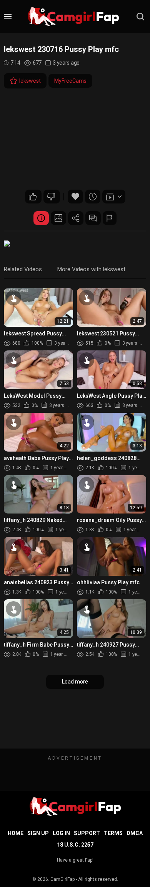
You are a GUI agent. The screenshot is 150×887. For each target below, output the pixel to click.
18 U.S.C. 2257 (75, 845)
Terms (113, 833)
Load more (75, 682)
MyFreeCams (70, 81)
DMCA (135, 833)
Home (15, 833)
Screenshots (58, 218)
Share (75, 218)
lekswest (30, 81)
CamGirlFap (62, 879)
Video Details (41, 218)
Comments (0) (93, 218)
